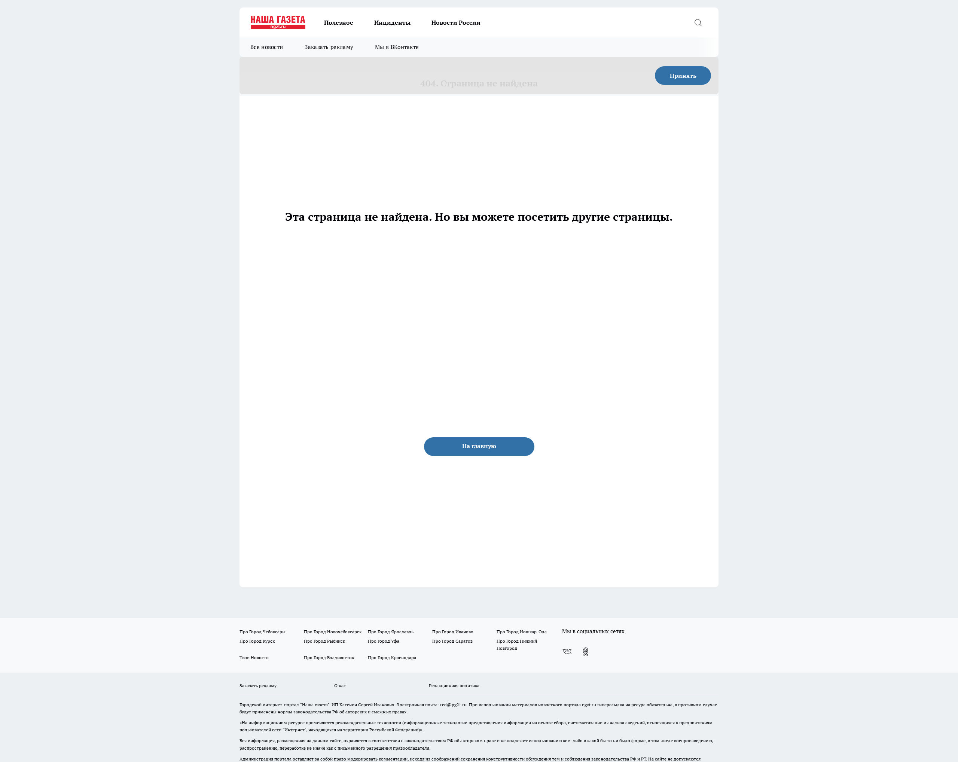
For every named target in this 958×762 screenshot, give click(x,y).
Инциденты (392, 22)
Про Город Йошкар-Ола (522, 631)
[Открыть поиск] (697, 22)
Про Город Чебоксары (263, 631)
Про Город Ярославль (391, 631)
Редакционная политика (454, 685)
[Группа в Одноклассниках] (585, 651)
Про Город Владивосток (329, 657)
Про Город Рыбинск (324, 641)
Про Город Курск (257, 641)
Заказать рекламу (329, 47)
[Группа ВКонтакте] (567, 651)
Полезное (338, 22)
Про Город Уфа (383, 641)
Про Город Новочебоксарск (332, 631)
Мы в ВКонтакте (397, 47)
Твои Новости (254, 657)
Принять (683, 75)
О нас (340, 685)
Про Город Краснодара (392, 657)
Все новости (266, 47)
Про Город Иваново (452, 631)
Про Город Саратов (452, 641)
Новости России (455, 22)
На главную (479, 446)
